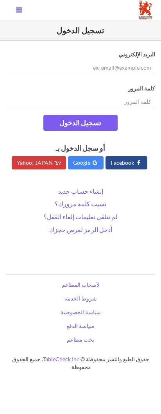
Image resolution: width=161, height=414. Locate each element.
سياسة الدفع (80, 325)
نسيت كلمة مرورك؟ (80, 203)
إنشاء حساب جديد (80, 191)
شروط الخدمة (80, 298)
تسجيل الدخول (80, 122)
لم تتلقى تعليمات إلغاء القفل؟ (80, 216)
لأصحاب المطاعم (81, 284)
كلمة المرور (141, 88)
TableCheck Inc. (60, 359)
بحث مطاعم (80, 339)
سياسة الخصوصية (81, 312)
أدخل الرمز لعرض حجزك (80, 229)
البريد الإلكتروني (137, 54)
